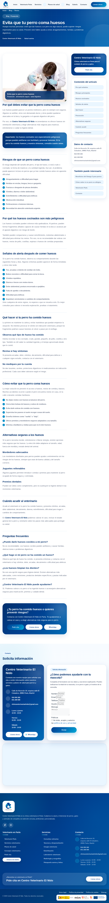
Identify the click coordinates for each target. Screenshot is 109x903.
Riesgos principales (83, 93)
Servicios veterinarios (12, 843)
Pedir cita (15, 627)
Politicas (54, 718)
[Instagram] (11, 825)
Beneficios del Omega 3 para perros (89, 176)
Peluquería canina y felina (53, 862)
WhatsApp (52, 627)
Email (53, 697)
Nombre (54, 694)
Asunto (54, 704)
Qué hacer (79, 110)
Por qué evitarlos (82, 87)
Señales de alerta (82, 104)
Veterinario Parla (26, 4)
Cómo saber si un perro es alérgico (88, 182)
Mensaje (54, 707)
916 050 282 (78, 154)
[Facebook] (5, 825)
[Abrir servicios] (44, 4)
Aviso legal (62, 892)
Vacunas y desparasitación (53, 843)
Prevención (80, 115)
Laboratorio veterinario (52, 854)
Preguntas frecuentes (83, 132)
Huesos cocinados (82, 98)
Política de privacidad (76, 892)
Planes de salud (54, 4)
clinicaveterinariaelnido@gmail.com (87, 160)
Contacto (83, 4)
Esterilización (49, 851)
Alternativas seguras (83, 121)
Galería (74, 4)
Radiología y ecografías (52, 858)
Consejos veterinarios (12, 851)
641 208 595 (78, 157)
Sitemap (103, 892)
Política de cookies (92, 892)
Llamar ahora (97, 4)
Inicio (15, 4)
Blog (68, 4)
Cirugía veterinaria (50, 847)
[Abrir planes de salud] (63, 4)
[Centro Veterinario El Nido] (6, 4)
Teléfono (54, 701)
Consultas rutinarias (51, 839)
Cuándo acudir (81, 127)
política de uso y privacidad (65, 723)
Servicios (38, 4)
